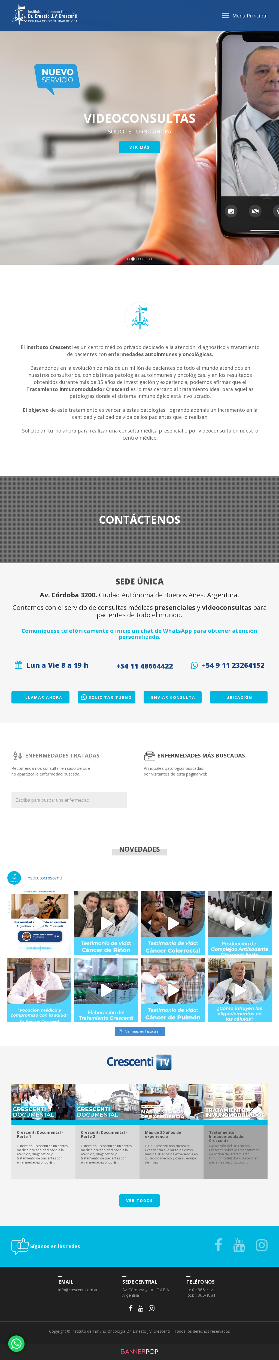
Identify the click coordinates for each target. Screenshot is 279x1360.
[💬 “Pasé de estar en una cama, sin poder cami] (173, 923)
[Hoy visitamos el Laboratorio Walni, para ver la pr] (240, 923)
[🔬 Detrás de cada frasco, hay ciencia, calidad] (106, 990)
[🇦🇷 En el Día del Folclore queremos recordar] (39, 923)
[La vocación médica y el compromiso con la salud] (39, 990)
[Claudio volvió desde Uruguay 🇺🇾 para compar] (106, 923)
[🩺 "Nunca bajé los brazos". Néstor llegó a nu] (173, 990)
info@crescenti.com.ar (78, 1289)
